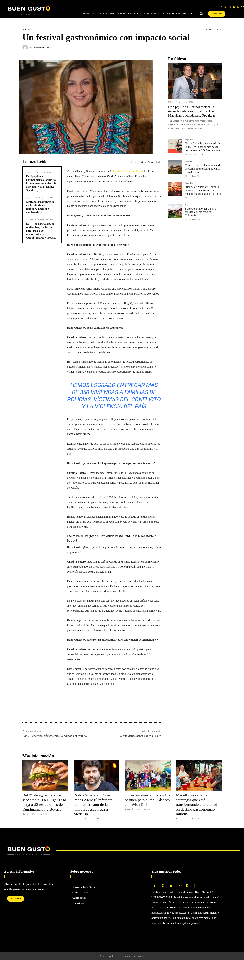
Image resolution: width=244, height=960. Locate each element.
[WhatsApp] (238, 7)
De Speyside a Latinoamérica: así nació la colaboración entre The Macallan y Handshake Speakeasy (41, 183)
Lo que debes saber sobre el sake (139, 735)
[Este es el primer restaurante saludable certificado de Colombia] (175, 211)
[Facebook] (221, 7)
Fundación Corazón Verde (127, 171)
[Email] (95, 710)
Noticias (26, 29)
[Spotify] (234, 7)
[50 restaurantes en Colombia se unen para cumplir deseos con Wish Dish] (148, 775)
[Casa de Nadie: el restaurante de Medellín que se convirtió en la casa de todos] (175, 167)
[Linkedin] (230, 7)
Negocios (30, 198)
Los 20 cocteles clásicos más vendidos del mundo (54, 735)
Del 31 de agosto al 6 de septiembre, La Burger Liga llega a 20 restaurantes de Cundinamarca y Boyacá (41, 230)
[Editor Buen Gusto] (25, 47)
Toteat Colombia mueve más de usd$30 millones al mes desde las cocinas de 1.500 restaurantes (203, 147)
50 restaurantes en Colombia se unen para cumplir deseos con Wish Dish (147, 800)
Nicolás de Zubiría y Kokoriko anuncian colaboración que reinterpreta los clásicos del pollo (203, 190)
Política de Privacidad (132, 956)
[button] (201, 13)
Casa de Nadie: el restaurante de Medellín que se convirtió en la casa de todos (203, 168)
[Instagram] (225, 7)
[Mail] (179, 886)
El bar (28, 172)
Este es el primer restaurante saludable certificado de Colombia (200, 212)
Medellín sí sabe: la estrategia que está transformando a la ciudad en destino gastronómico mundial (196, 804)
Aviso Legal (106, 956)
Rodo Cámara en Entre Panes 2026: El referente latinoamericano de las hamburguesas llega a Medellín (93, 804)
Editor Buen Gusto (42, 48)
